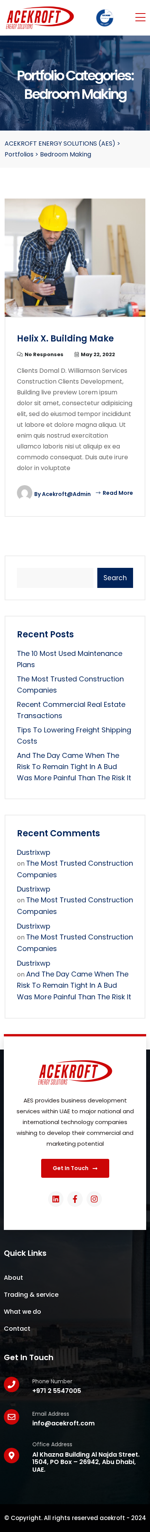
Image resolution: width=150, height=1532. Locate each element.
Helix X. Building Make (65, 339)
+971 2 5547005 (56, 1390)
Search (115, 578)
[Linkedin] (55, 1199)
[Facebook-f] (75, 1199)
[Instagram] (94, 1199)
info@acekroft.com (63, 1423)
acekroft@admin (66, 494)
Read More (117, 493)
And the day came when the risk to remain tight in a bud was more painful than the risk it (74, 767)
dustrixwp (33, 852)
